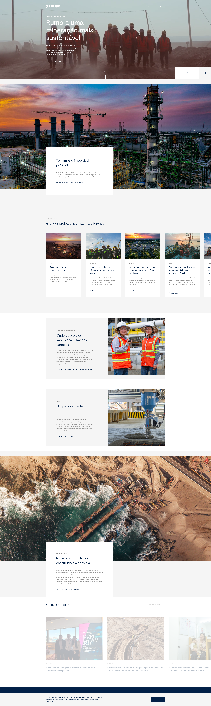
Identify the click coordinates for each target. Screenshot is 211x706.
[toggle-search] (155, 7)
